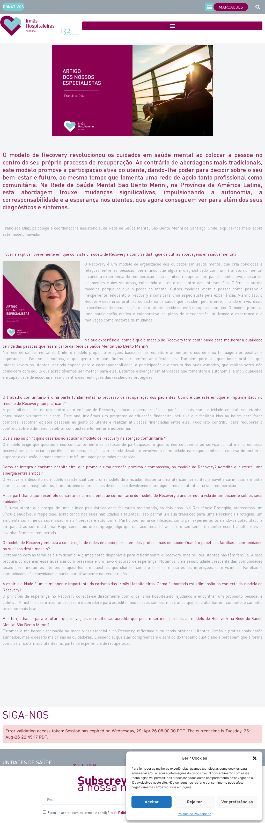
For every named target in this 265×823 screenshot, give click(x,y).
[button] (254, 758)
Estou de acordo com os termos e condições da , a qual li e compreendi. (117, 812)
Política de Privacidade (194, 814)
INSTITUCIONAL (84, 764)
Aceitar (152, 801)
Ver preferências (237, 801)
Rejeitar (194, 801)
